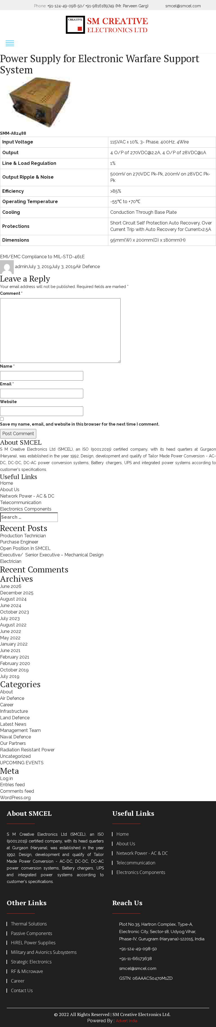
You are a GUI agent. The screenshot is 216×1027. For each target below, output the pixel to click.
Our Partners (13, 743)
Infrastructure (14, 711)
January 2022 (14, 644)
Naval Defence (15, 737)
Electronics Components (25, 509)
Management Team (20, 730)
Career (7, 704)
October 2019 (14, 670)
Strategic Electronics (31, 962)
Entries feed (12, 784)
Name (7, 366)
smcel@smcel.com (183, 6)
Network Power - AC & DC (27, 496)
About (6, 692)
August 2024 (13, 599)
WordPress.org (15, 797)
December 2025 (16, 592)
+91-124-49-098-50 (138, 948)
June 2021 (10, 650)
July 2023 (10, 618)
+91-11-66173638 (135, 958)
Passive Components (31, 933)
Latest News (13, 724)
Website (8, 401)
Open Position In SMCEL (25, 548)
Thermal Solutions (29, 924)
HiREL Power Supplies (33, 943)
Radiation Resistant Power (27, 749)
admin (21, 266)
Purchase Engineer (19, 542)
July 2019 (9, 676)
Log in (6, 778)
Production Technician (23, 535)
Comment (11, 293)
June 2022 (10, 631)
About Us (9, 489)
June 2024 (10, 605)
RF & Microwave (27, 971)
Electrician (10, 561)
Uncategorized (15, 756)
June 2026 (10, 586)
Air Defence (88, 266)
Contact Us (22, 990)
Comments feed (17, 791)
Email (7, 384)
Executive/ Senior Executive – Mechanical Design (52, 555)
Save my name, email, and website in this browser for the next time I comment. (79, 424)
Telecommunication (20, 502)
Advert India (126, 1021)
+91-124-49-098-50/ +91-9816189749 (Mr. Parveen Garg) (98, 6)
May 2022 (10, 638)
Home (6, 483)
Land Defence (15, 717)
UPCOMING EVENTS (22, 762)
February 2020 (15, 663)
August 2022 (13, 625)
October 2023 (14, 612)
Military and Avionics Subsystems (43, 952)
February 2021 (14, 657)
